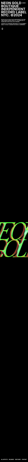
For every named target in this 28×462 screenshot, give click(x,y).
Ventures (18, 459)
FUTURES (23, 23)
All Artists (4, 459)
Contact (24, 459)
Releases (11, 459)
